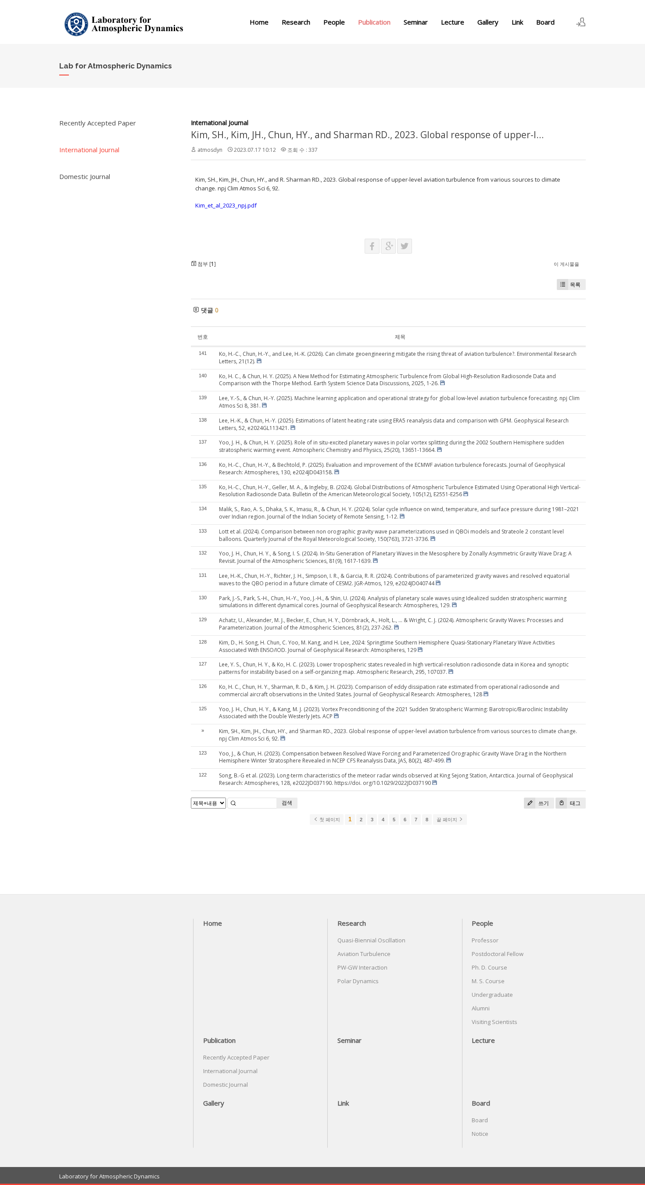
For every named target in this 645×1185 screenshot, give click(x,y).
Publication (374, 22)
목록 (575, 284)
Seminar (416, 22)
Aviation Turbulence (364, 954)
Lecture (452, 22)
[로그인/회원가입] (581, 22)
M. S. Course (488, 981)
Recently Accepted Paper (97, 122)
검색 (287, 802)
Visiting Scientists (494, 1022)
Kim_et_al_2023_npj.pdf (226, 205)
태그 (574, 803)
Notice (480, 1134)
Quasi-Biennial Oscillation (371, 940)
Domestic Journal (84, 176)
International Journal (89, 149)
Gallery (487, 22)
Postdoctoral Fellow (497, 954)
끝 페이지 (448, 819)
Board (545, 22)
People (334, 22)
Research (296, 22)
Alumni (481, 1008)
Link (517, 22)
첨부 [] (206, 264)
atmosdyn (209, 150)
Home (259, 22)
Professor (485, 940)
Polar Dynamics (358, 981)
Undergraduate (492, 995)
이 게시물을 (566, 264)
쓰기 (543, 803)
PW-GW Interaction (362, 967)
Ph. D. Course (489, 967)
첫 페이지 (329, 819)
